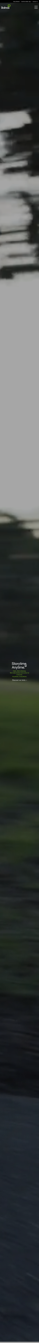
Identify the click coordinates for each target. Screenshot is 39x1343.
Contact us (35, 1)
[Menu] (36, 7)
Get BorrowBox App (26, 1)
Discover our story (18, 680)
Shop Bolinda (16, 1)
